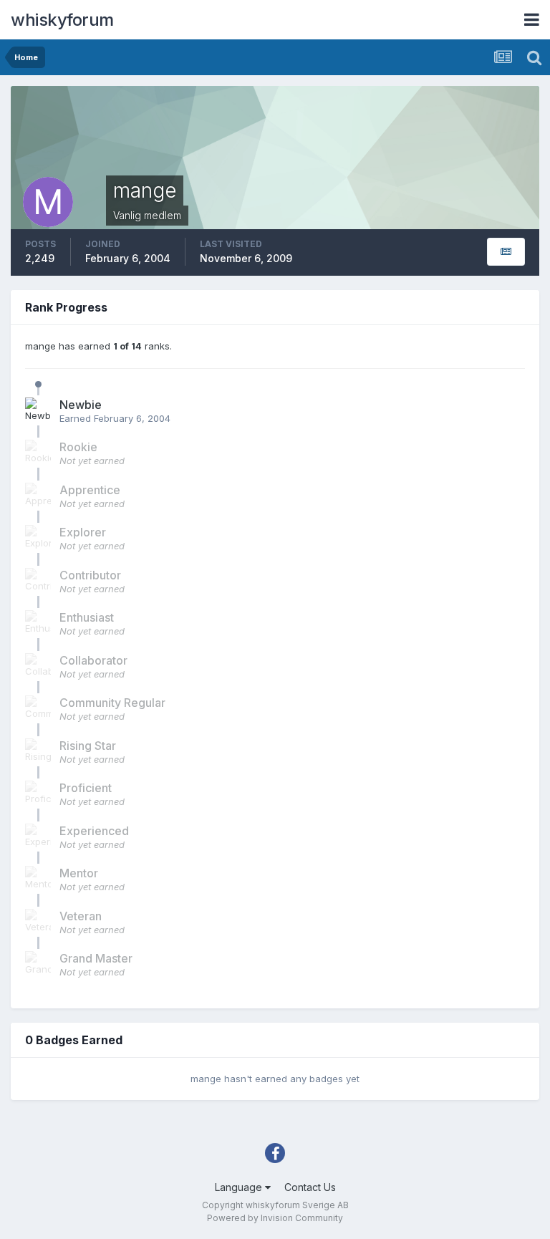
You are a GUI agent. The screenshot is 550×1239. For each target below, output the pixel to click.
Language (240, 1187)
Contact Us (310, 1187)
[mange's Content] (506, 252)
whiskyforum (62, 19)
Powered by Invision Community (275, 1218)
